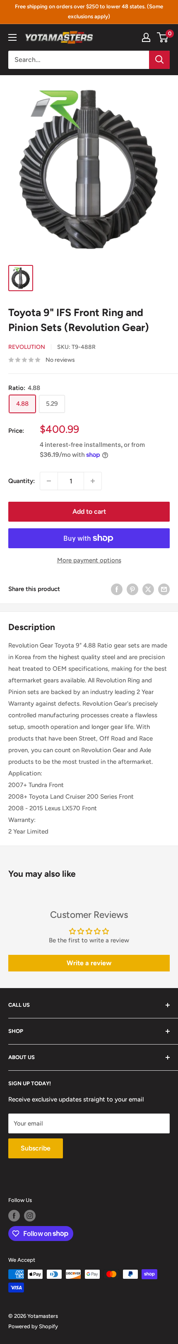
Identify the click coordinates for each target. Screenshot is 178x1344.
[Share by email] (164, 589)
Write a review (89, 963)
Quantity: (21, 481)
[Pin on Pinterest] (132, 589)
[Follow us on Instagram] (30, 1215)
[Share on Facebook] (117, 589)
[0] (163, 37)
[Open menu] (12, 37)
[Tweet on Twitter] (148, 589)
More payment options (89, 560)
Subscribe (36, 1148)
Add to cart (89, 511)
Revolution (26, 347)
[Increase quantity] (92, 481)
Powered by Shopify (33, 1326)
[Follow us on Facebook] (14, 1215)
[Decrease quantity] (49, 481)
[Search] (159, 60)
